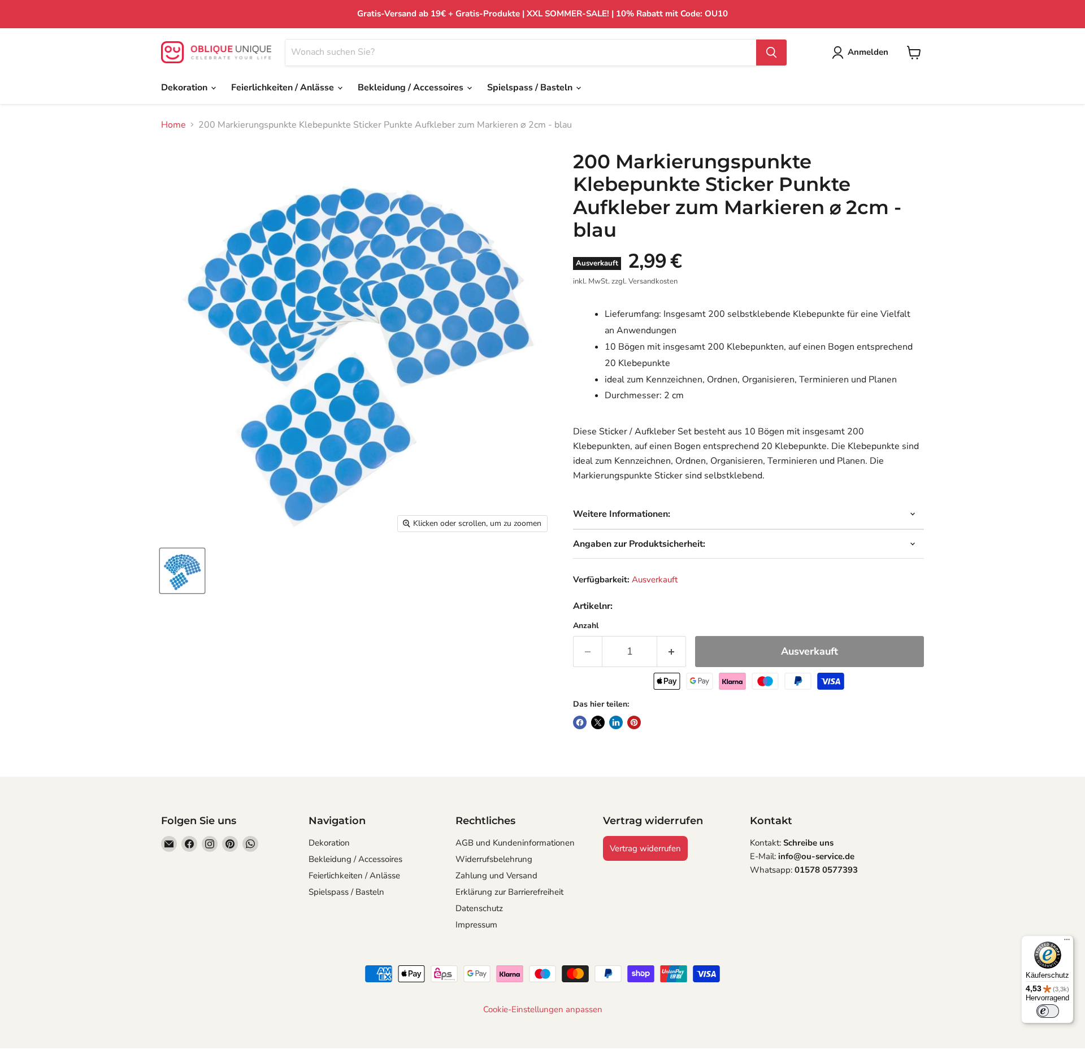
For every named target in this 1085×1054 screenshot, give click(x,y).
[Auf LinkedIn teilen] (616, 722)
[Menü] (1067, 942)
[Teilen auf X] (598, 722)
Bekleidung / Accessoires (412, 87)
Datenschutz (479, 908)
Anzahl (585, 625)
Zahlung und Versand (496, 875)
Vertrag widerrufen (645, 848)
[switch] (1047, 1011)
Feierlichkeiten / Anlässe (283, 87)
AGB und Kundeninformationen (515, 842)
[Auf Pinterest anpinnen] (634, 722)
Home (173, 125)
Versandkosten (653, 281)
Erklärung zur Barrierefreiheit (509, 892)
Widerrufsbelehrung (493, 859)
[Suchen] (771, 53)
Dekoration (185, 87)
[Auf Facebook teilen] (580, 722)
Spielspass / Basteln (531, 87)
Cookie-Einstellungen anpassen (542, 1009)
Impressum (476, 924)
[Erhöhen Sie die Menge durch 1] (671, 651)
